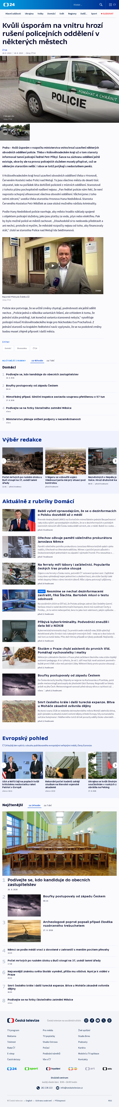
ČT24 (4, 50)
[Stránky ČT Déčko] (72, 1068)
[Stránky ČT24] (12, 1068)
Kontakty (83, 1059)
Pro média (48, 1030)
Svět (61, 13)
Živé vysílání (84, 1030)
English (29, 1100)
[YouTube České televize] (97, 1020)
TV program (13, 1030)
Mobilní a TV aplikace (88, 1053)
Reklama (11, 1036)
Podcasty (82, 1041)
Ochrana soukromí (43, 1100)
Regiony (72, 13)
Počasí (46, 1047)
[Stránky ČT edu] (107, 1068)
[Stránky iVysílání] (53, 1068)
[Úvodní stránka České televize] (23, 1020)
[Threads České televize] (109, 1020)
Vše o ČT (47, 1059)
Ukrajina (29, 13)
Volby (40, 13)
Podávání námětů (51, 1053)
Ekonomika (22, 348)
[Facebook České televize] (92, 1020)
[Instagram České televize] (86, 1020)
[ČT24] (9, 4)
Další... (84, 13)
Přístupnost (60, 1100)
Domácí (51, 13)
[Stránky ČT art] (90, 1068)
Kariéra (81, 1047)
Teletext (11, 1041)
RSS (110, 1100)
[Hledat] (101, 4)
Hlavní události (13, 13)
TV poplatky (49, 1036)
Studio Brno (84, 1036)
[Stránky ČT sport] (31, 1068)
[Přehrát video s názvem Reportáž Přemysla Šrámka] (53, 265)
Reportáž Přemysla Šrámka (14, 296)
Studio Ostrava (50, 1041)
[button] (52, 265)
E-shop (10, 1053)
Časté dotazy (13, 1059)
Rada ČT (11, 1047)
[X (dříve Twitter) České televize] (103, 1020)
